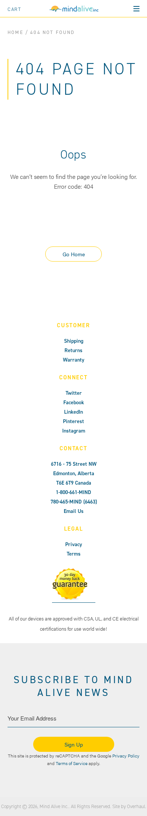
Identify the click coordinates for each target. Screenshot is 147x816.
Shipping (73, 341)
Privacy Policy (125, 755)
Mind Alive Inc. (54, 806)
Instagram (73, 430)
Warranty (73, 359)
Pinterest (73, 421)
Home (15, 32)
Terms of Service (71, 763)
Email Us (74, 511)
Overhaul (136, 806)
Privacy (73, 544)
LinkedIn (73, 412)
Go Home (74, 254)
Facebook (73, 402)
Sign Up (73, 744)
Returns (73, 350)
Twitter (74, 393)
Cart (14, 9)
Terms (74, 553)
